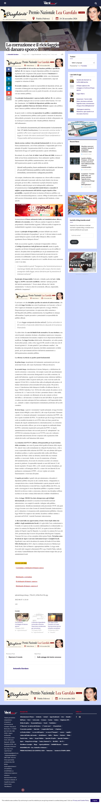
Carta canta (36, 720)
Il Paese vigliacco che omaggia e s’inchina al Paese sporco (85, 88)
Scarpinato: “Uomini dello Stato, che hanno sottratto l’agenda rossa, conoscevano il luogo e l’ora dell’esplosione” (88, 179)
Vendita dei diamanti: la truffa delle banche (84, 81)
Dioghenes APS (64, 720)
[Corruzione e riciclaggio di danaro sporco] (22, 617)
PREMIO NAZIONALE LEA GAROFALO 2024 (32, 751)
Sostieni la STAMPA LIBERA (62, 751)
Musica (56, 735)
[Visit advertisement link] (50, 13)
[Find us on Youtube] (80, 717)
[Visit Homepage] (50, 3)
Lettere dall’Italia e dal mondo (28, 735)
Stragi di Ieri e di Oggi (31, 741)
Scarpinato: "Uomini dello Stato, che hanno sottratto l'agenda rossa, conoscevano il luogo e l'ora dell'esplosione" (85, 102)
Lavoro (62, 732)
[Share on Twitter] (9, 74)
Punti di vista (23, 738)
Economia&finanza (36, 723)
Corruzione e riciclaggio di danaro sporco (21, 624)
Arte (62, 717)
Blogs (35, 744)
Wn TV (62, 741)
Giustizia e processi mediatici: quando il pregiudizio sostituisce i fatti (87, 149)
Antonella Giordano (13, 54)
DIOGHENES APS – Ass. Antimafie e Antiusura (33, 747)
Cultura (56, 720)
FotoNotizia (52, 723)
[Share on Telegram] (9, 88)
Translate (84, 66)
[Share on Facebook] (9, 69)
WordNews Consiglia (26, 744)
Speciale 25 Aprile (50, 738)
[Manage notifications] (22, 790)
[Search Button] (96, 3)
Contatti (65, 744)
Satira (31, 738)
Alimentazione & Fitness (27, 717)
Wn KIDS (55, 741)
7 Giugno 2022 (26, 54)
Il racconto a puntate (26, 729)
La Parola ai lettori (25, 732)
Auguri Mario (81, 94)
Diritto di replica (24, 723)
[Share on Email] (9, 93)
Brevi (29, 720)
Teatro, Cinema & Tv (45, 741)
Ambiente (38, 717)
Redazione (49, 751)
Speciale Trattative (63, 738)
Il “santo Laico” (47, 726)
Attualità (68, 717)
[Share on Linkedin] (9, 79)
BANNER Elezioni (56, 744)
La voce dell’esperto (38, 732)
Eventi (45, 723)
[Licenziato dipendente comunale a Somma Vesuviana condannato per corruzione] (38, 617)
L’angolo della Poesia (47, 729)
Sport (21, 741)
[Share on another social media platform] (9, 98)
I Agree (94, 800)
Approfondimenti (36, 54)
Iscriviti (74, 242)
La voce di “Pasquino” (52, 732)
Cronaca (43, 720)
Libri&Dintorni (42, 735)
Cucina (50, 720)
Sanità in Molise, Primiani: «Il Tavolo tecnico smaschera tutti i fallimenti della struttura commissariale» (87, 162)
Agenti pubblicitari (44, 744)
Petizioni (62, 735)
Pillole (68, 735)
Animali (45, 717)
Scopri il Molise (39, 738)
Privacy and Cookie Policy (81, 800)
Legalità (68, 732)
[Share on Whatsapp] (9, 83)
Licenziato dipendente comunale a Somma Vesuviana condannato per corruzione (38, 625)
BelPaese (22, 720)
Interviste (36, 729)
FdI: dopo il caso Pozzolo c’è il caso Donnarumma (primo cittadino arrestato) (54, 625)
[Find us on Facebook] (76, 717)
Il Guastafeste (57, 726)
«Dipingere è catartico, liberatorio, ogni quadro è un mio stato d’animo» (85, 111)
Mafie (50, 735)
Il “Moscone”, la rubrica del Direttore (30, 726)
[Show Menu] (5, 3)
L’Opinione (58, 729)
